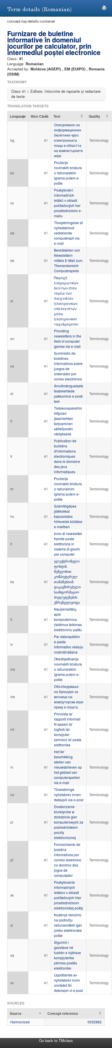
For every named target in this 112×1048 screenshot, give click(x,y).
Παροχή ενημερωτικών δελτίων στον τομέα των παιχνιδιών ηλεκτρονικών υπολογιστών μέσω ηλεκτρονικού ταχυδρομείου (66, 300)
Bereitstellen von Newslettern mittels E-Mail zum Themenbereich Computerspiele (68, 260)
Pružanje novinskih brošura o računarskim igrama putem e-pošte (68, 172)
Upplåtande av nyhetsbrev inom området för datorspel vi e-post (68, 982)
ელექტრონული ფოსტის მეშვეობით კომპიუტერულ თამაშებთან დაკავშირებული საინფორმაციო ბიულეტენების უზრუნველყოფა (67, 581)
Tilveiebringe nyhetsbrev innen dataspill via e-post (68, 794)
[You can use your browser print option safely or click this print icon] (104, 7)
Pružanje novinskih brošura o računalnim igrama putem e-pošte (68, 489)
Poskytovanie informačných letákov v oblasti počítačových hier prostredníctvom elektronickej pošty (68, 895)
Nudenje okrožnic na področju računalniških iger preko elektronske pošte (68, 925)
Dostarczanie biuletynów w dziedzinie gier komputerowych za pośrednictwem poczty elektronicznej (68, 822)
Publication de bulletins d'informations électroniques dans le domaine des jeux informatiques (67, 456)
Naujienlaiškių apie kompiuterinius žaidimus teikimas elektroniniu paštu (68, 619)
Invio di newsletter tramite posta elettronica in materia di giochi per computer (68, 543)
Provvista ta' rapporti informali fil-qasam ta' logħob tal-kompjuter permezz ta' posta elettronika (67, 729)
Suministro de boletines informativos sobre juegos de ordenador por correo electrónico (68, 366)
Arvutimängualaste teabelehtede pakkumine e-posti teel (68, 393)
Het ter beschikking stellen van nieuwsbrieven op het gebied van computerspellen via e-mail (68, 767)
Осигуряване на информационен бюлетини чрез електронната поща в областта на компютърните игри (68, 140)
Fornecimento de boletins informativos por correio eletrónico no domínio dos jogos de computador (67, 860)
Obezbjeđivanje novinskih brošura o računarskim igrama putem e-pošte (68, 669)
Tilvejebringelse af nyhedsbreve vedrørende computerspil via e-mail (68, 233)
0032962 (95, 1021)
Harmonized (20, 1021)
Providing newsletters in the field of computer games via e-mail (67, 338)
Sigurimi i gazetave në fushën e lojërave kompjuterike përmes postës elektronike (67, 955)
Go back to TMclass (56, 1040)
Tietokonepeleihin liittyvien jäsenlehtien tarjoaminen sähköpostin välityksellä (68, 421)
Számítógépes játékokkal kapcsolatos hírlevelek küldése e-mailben (68, 516)
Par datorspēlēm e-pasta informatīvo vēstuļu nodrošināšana (68, 644)
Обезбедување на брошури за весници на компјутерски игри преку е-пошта (68, 696)
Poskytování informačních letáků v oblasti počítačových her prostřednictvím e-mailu (68, 203)
